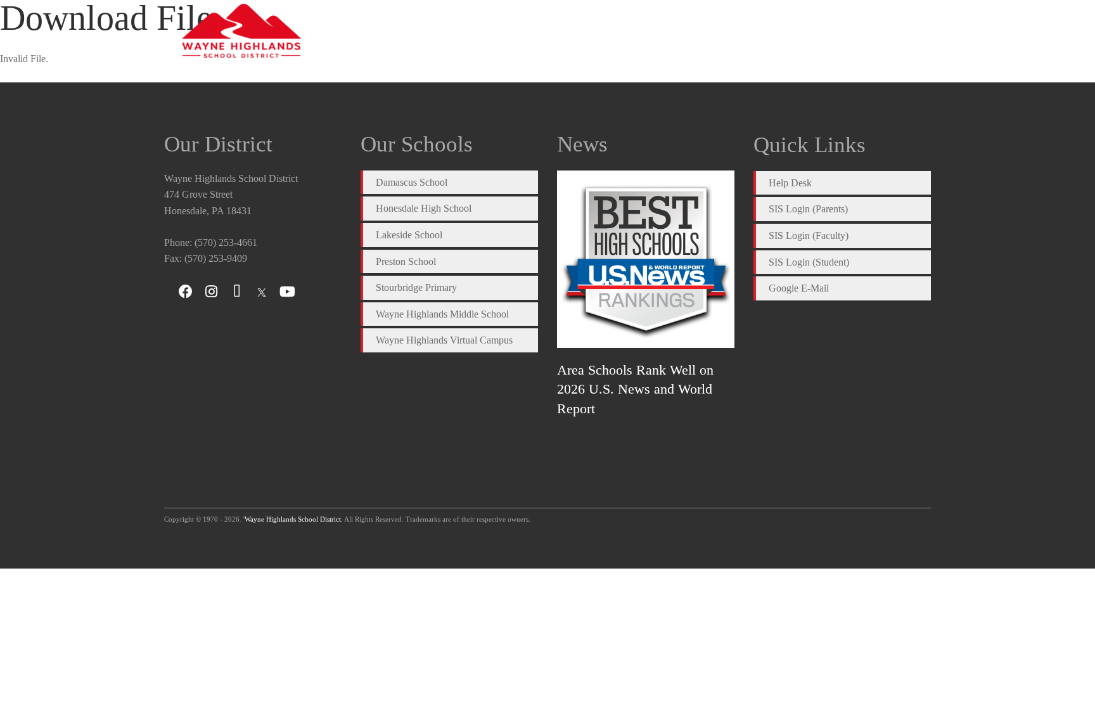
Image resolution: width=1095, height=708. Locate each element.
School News (728, 31)
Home (494, 31)
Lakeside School (409, 234)
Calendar (657, 31)
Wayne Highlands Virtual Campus (444, 340)
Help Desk (790, 182)
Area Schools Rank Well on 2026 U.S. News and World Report (635, 389)
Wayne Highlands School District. (294, 519)
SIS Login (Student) (809, 262)
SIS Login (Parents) (808, 208)
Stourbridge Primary (416, 287)
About (544, 31)
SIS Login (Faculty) (808, 235)
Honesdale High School (423, 208)
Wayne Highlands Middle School (442, 314)
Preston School (406, 261)
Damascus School (411, 182)
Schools (598, 31)
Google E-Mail (799, 288)
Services (797, 31)
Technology (863, 31)
